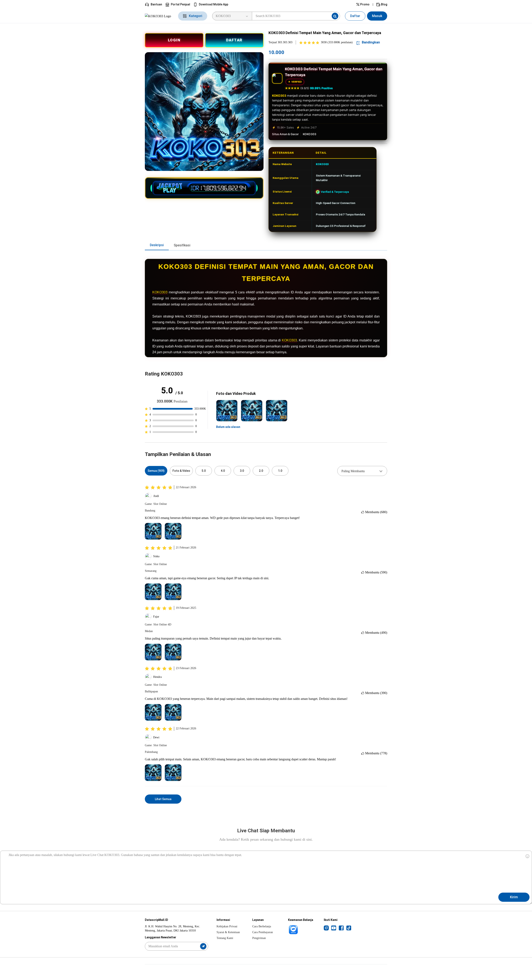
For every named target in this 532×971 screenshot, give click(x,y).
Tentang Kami (225, 938)
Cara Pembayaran (262, 932)
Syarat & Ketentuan (228, 932)
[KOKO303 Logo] (159, 16)
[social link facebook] (341, 927)
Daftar (355, 16)
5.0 (204, 470)
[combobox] (362, 471)
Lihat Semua (163, 799)
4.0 (223, 470)
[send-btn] (203, 946)
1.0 (280, 470)
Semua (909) (156, 470)
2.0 (261, 470)
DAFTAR (234, 40)
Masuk (377, 16)
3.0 (242, 470)
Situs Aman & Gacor (285, 134)
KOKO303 (279, 95)
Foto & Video (181, 470)
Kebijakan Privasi (227, 926)
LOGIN (174, 40)
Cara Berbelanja (261, 926)
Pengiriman (259, 938)
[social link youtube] (333, 927)
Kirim (514, 897)
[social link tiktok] (348, 927)
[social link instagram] (326, 927)
